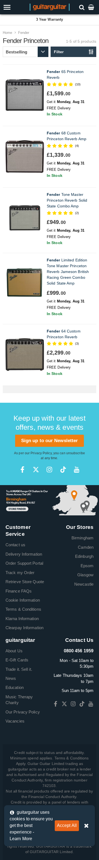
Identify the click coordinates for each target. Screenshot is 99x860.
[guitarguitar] (50, 6)
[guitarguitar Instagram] (49, 469)
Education (15, 687)
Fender (23, 33)
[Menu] (14, 7)
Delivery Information (24, 554)
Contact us (15, 544)
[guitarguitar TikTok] (63, 469)
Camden (86, 547)
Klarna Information (22, 618)
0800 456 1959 (79, 650)
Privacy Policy (41, 453)
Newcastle (84, 584)
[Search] (82, 7)
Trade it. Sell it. (19, 669)
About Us (14, 650)
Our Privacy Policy (23, 712)
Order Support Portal (24, 563)
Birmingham (83, 538)
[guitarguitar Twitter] (36, 469)
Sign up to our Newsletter (49, 440)
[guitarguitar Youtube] (77, 469)
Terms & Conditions (23, 609)
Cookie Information (23, 600)
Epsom (87, 565)
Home (7, 33)
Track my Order (20, 572)
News (11, 678)
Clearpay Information (24, 627)
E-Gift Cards (17, 660)
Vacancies (15, 721)
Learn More (21, 838)
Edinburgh (84, 556)
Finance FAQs (19, 591)
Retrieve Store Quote (25, 581)
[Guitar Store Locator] (49, 499)
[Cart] (91, 7)
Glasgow (85, 574)
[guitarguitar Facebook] (22, 469)
